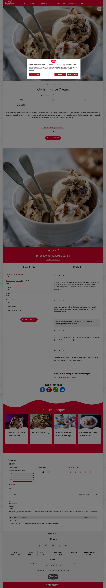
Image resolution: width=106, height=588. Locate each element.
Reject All (60, 74)
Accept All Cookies (72, 74)
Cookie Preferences (34, 74)
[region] (53, 69)
